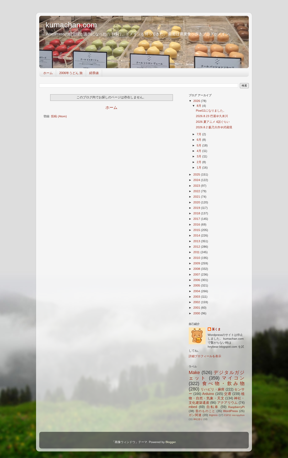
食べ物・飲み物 (223, 383)
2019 (197, 207)
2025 (197, 174)
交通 (227, 394)
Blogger (171, 442)
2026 (197, 101)
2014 (197, 235)
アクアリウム (227, 402)
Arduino (208, 394)
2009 (197, 263)
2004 (197, 291)
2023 (197, 185)
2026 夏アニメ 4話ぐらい (213, 121)
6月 (199, 139)
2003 (197, 296)
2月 (199, 162)
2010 (197, 257)
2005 (197, 285)
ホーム (48, 73)
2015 (197, 230)
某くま (216, 329)
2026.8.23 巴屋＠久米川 (212, 116)
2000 (197, 313)
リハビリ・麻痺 (213, 389)
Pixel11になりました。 (211, 110)
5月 (199, 145)
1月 (199, 167)
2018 (197, 213)
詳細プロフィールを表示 (205, 356)
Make (194, 372)
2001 (197, 307)
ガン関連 (195, 415)
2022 (197, 191)
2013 (197, 241)
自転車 (212, 407)
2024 (197, 180)
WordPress (230, 411)
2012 (197, 246)
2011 (197, 252)
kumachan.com (71, 24)
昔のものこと (205, 411)
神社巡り (198, 419)
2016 (197, 224)
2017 (197, 218)
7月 (199, 134)
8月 (199, 105)
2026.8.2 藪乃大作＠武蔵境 (214, 127)
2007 (197, 274)
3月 (199, 156)
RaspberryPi (236, 407)
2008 (197, 268)
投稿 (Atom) (59, 116)
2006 (197, 280)
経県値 (94, 73)
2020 (197, 202)
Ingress (213, 415)
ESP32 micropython (234, 415)
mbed (193, 407)
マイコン (233, 378)
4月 (199, 151)
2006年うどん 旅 (71, 73)
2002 (197, 302)
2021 (197, 196)
